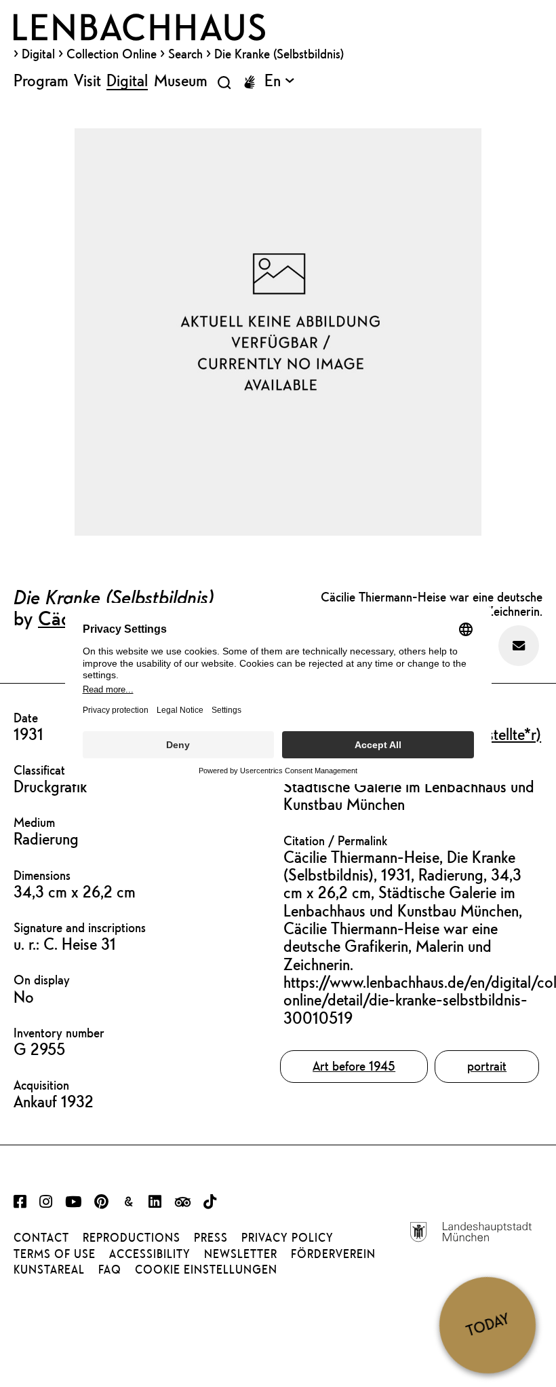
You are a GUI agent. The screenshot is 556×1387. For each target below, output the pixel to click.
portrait (487, 1065)
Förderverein (333, 1254)
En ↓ (279, 80)
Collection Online (111, 54)
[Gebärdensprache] (249, 82)
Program (41, 80)
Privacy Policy (287, 1238)
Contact (41, 1238)
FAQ (109, 1269)
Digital (38, 54)
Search (185, 53)
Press (211, 1238)
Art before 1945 (354, 1065)
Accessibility (150, 1254)
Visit (87, 80)
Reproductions (131, 1238)
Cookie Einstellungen (206, 1269)
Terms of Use (55, 1254)
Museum (180, 80)
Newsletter (240, 1254)
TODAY (487, 1324)
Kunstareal (49, 1269)
